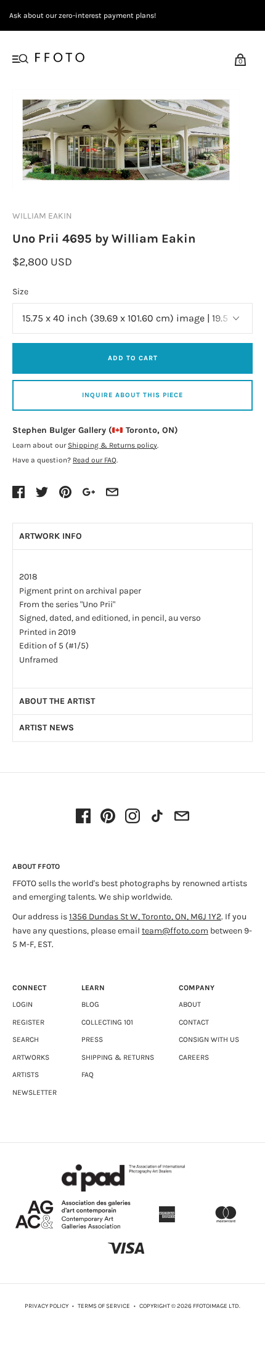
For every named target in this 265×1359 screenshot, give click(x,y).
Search (25, 1039)
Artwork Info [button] (50, 536)
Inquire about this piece (132, 395)
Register (28, 1022)
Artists (25, 1074)
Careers (194, 1057)
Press (92, 1039)
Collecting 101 (107, 1022)
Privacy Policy (46, 1306)
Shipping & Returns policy (112, 445)
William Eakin (42, 216)
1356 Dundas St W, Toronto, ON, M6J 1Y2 (145, 916)
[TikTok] (157, 817)
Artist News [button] (46, 727)
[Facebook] (83, 817)
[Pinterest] (107, 817)
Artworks (30, 1057)
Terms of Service (104, 1306)
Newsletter (34, 1092)
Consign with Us (209, 1039)
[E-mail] (181, 817)
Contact (194, 1022)
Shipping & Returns (117, 1057)
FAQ (87, 1074)
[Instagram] (132, 817)
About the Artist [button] (57, 701)
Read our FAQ (94, 460)
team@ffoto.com (175, 930)
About (190, 1004)
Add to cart (133, 358)
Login (22, 1004)
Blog (90, 1004)
